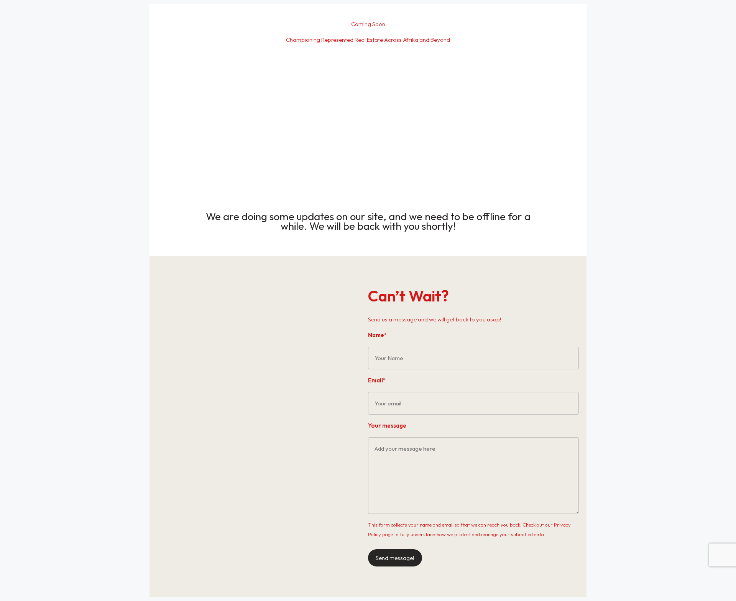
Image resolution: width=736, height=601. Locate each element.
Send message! (395, 557)
